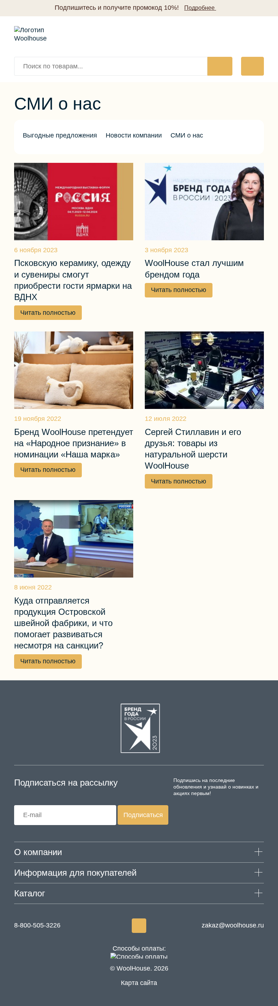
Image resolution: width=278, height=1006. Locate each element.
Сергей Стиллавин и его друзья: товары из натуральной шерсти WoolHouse (193, 449)
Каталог (29, 893)
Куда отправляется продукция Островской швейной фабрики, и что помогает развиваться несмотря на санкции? (63, 623)
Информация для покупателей (75, 873)
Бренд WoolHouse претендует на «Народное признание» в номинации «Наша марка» (73, 443)
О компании (38, 852)
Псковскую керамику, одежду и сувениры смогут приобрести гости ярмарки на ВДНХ (73, 280)
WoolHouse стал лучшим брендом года (194, 268)
